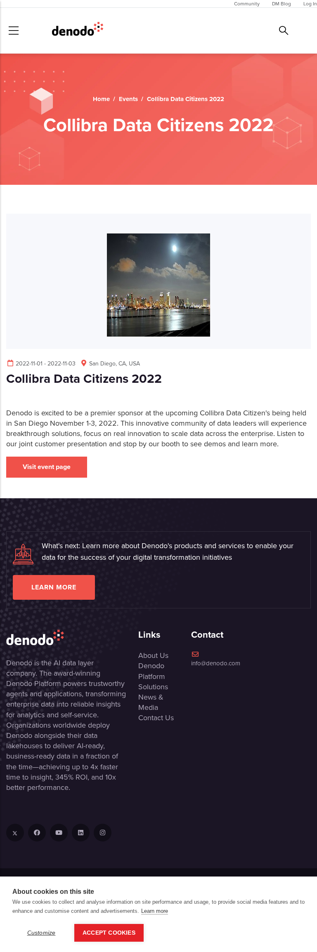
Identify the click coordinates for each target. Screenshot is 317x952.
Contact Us (156, 717)
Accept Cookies (109, 933)
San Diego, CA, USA (114, 363)
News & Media (150, 702)
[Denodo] (78, 30)
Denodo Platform (151, 670)
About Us (153, 655)
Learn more (53, 587)
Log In (310, 3)
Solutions (153, 686)
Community (247, 3)
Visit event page (47, 466)
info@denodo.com (215, 663)
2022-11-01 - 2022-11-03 (46, 363)
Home (101, 99)
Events (128, 99)
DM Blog (281, 3)
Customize (41, 933)
